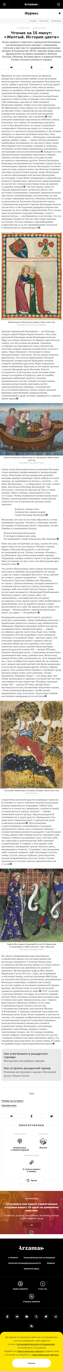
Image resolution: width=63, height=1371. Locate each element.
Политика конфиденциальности (24, 1263)
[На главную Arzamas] (31, 4)
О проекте (13, 1258)
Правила (51, 1263)
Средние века (8, 1105)
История (33, 21)
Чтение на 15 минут (12, 1101)
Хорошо (31, 1363)
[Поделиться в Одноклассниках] (31, 67)
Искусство (44, 21)
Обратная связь (31, 1269)
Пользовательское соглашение (39, 1258)
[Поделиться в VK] (11, 67)
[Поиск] (59, 4)
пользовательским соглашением (35, 1344)
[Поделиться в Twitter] (51, 67)
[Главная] (31, 1248)
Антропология (39, 28)
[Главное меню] (4, 4)
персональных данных (30, 1351)
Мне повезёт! (59, 13)
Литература (56, 21)
